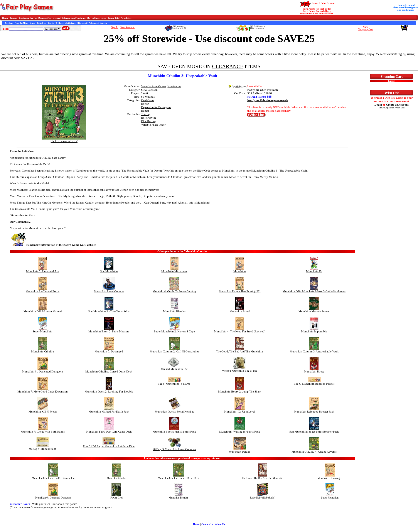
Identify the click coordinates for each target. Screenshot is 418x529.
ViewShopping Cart (365, 28)
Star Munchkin (109, 271)
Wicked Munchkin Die (174, 369)
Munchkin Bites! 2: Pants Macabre (108, 331)
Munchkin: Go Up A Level (239, 411)
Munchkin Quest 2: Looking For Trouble (109, 391)
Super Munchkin (42, 331)
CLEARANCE (227, 66)
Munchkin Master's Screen (314, 311)
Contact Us (45, 18)
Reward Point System (323, 3)
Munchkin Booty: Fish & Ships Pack (174, 431)
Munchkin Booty (314, 371)
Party (51, 23)
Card (32, 23)
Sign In (114, 27)
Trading (145, 114)
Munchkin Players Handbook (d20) (239, 291)
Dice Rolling (148, 121)
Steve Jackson (149, 89)
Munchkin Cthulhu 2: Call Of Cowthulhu (174, 351)
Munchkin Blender (174, 311)
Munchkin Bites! (240, 311)
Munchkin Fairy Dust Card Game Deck (109, 431)
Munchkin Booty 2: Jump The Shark (239, 391)
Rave (328, 11)
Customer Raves (85, 18)
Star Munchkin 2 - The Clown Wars (109, 311)
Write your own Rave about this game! (54, 503)
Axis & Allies (21, 23)
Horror (145, 103)
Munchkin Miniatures (174, 271)
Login (378, 104)
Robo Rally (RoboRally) (262, 497)
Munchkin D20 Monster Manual (43, 311)
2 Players (61, 23)
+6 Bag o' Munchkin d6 (43, 448)
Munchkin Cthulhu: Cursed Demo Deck (108, 371)
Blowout (82, 23)
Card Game (147, 100)
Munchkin (239, 271)
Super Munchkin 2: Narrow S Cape (174, 331)
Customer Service (28, 18)
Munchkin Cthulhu (42, 351)
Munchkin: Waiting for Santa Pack (239, 431)
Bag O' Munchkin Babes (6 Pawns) (314, 383)
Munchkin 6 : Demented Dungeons (42, 371)
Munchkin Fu (314, 271)
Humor (145, 110)
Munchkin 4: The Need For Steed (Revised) (239, 331)
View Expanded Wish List (392, 107)
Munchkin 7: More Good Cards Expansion (42, 391)
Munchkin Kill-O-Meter (43, 411)
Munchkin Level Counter (109, 291)
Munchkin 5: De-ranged (109, 351)
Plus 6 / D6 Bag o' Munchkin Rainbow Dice (109, 446)
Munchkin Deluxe (239, 451)
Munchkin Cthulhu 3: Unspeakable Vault (314, 351)
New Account (127, 27)
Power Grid (116, 497)
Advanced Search (98, 23)
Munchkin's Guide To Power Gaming (174, 291)
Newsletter (126, 18)
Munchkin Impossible (314, 331)
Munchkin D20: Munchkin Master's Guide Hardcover (314, 291)
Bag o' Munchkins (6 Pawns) (174, 383)
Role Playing (149, 117)
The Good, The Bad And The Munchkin (239, 351)
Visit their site (174, 86)
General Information (64, 18)
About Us (220, 524)
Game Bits (113, 18)
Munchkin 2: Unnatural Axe (42, 271)
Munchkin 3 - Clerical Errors (42, 291)
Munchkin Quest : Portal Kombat (174, 411)
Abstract (71, 23)
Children (41, 23)
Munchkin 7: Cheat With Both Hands (43, 431)
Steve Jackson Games (153, 86)
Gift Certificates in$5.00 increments (257, 27)
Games (13, 18)
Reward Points (256, 96)
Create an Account (397, 104)
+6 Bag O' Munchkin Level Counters (174, 449)
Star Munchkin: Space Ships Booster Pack (314, 431)
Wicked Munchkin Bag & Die (239, 370)
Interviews (100, 18)
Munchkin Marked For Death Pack (109, 411)
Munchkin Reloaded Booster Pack (314, 411)
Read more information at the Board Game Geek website (61, 244)
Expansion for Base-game (156, 107)
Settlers (9, 23)
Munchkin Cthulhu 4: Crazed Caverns (314, 451)
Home (5, 18)
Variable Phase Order (153, 124)
